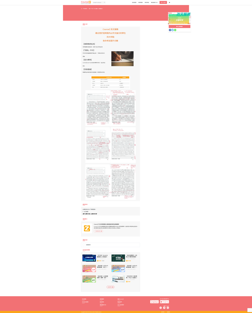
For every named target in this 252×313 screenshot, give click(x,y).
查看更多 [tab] (110, 287)
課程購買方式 (103, 305)
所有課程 (84, 299)
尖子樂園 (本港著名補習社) (131, 258)
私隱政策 (168, 311)
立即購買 (180, 26)
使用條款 (162, 311)
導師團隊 (102, 299)
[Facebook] (170, 30)
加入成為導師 (121, 305)
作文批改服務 (85, 302)
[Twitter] (172, 30)
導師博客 (102, 302)
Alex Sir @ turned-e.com (101, 258)
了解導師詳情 (98, 231)
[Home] (81, 8)
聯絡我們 (120, 302)
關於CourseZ (121, 299)
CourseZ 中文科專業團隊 (130, 279)
